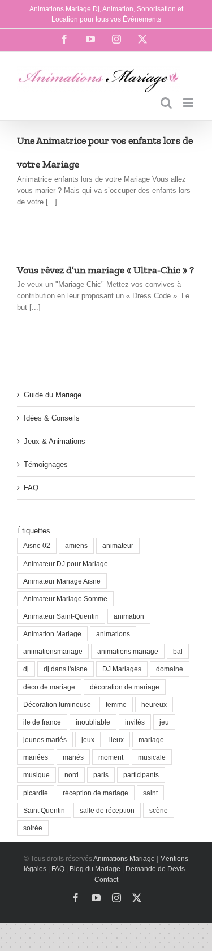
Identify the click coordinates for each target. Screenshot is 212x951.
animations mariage (127, 651)
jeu (164, 722)
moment (110, 757)
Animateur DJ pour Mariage (65, 563)
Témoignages (46, 464)
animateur (117, 545)
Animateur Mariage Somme (65, 598)
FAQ (31, 487)
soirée (32, 828)
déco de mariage (49, 687)
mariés (73, 757)
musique (36, 774)
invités (135, 722)
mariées (35, 757)
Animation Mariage (52, 633)
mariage (151, 739)
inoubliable (93, 722)
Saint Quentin (44, 810)
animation (129, 616)
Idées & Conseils (52, 418)
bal (178, 651)
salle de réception (107, 810)
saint (150, 792)
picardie (35, 792)
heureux (154, 704)
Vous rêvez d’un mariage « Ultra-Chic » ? (105, 270)
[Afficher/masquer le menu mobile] (189, 103)
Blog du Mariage (95, 869)
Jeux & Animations (54, 441)
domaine (169, 668)
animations (113, 633)
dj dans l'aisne (66, 668)
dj (26, 668)
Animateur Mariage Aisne (62, 581)
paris (101, 774)
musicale (152, 757)
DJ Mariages (121, 668)
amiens (76, 545)
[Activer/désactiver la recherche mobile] (166, 103)
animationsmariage (53, 651)
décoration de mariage (124, 687)
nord (71, 774)
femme (116, 704)
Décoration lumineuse (57, 704)
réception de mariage (95, 792)
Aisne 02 (36, 545)
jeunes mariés (45, 739)
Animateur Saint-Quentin (61, 616)
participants (141, 774)
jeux (87, 739)
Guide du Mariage (52, 395)
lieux (116, 739)
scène (158, 810)
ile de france (42, 722)
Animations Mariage (123, 859)
